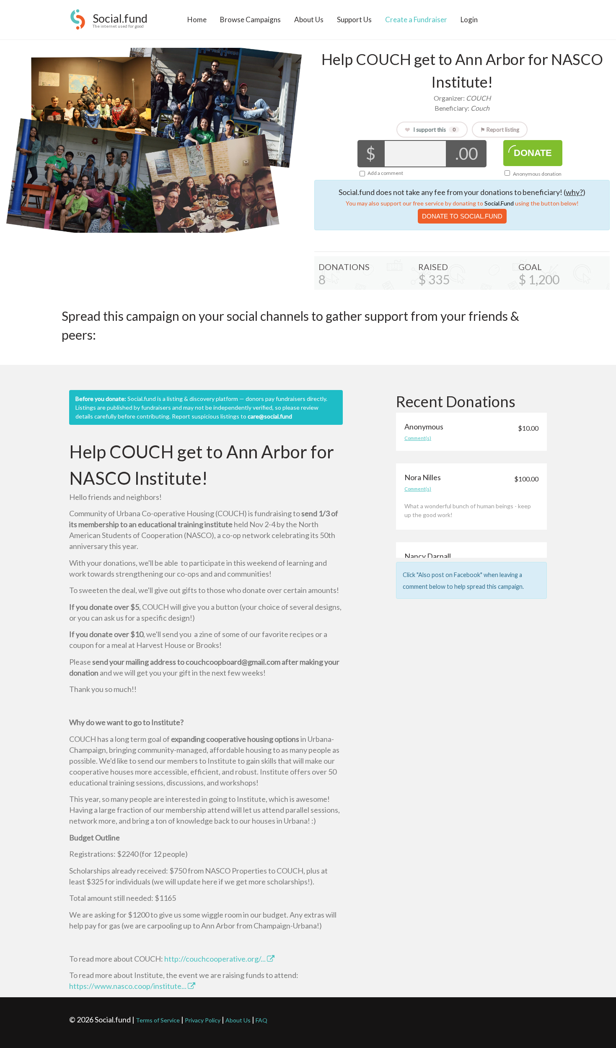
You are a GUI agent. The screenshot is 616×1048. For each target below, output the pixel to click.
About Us (309, 19)
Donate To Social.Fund (462, 216)
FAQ (261, 1020)
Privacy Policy (202, 1020)
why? (574, 192)
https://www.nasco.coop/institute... (128, 986)
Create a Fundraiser (416, 19)
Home (197, 19)
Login (469, 19)
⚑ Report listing (499, 129)
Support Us (354, 19)
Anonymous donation (537, 174)
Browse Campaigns (250, 19)
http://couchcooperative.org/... (215, 958)
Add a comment (385, 173)
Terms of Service (158, 1020)
